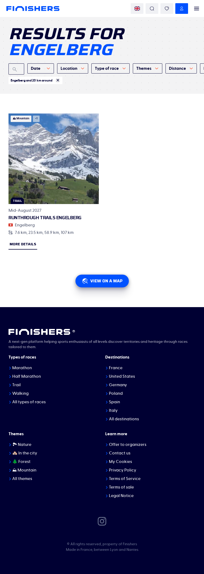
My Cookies (120, 461)
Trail (16, 385)
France (115, 368)
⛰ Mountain (24, 470)
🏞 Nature (21, 444)
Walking (20, 393)
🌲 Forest (21, 461)
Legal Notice (121, 496)
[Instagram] (102, 521)
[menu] (196, 8)
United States (122, 376)
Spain (114, 402)
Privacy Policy (122, 470)
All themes (22, 479)
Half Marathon (26, 376)
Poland (116, 393)
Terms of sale (121, 487)
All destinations (124, 419)
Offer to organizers (127, 444)
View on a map (106, 281)
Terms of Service (125, 479)
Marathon (22, 368)
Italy (113, 410)
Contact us (119, 453)
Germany (118, 385)
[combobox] (40, 68)
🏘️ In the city (24, 453)
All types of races (29, 402)
